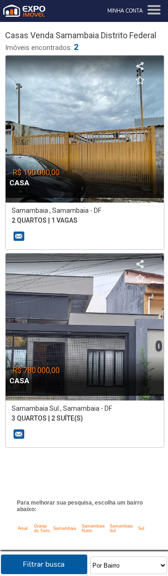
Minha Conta (125, 10)
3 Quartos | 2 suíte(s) (47, 418)
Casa (19, 183)
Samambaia (64, 528)
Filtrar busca (43, 564)
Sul (141, 528)
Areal (23, 528)
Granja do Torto (42, 528)
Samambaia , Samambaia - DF (56, 210)
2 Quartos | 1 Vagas (44, 220)
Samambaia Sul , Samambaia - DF (62, 408)
